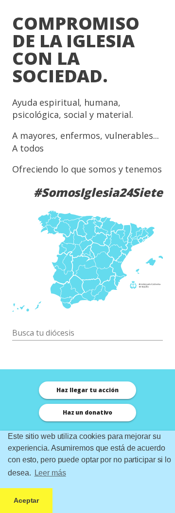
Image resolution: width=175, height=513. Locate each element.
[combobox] (87, 332)
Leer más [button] (50, 473)
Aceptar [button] (26, 500)
